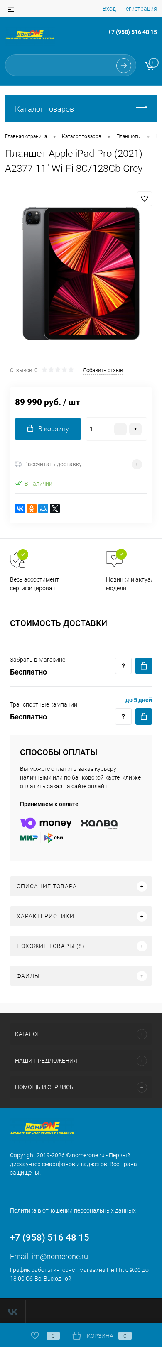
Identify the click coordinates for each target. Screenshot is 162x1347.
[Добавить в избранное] (144, 198)
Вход (109, 8)
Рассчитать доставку (53, 464)
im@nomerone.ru (60, 1256)
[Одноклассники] (32, 508)
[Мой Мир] (43, 508)
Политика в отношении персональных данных (73, 1210)
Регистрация (139, 8)
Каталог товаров (44, 109)
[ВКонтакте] (20, 508)
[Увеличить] (81, 273)
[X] (55, 508)
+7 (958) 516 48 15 (132, 32)
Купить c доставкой (143, 666)
